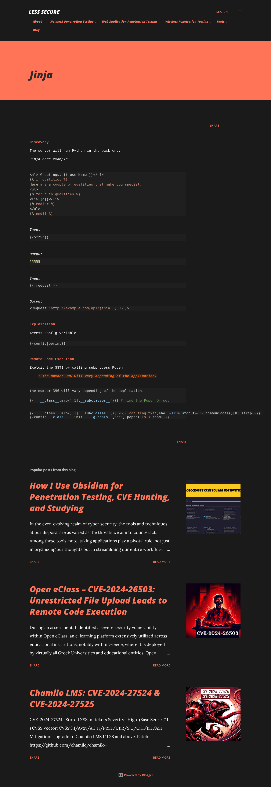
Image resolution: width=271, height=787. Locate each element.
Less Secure (44, 11)
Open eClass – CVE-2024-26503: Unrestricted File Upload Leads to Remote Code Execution (98, 600)
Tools (221, 21)
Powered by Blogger (138, 775)
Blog (36, 30)
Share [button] (214, 126)
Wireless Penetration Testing (186, 21)
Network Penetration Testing (72, 21)
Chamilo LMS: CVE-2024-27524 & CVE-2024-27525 (95, 698)
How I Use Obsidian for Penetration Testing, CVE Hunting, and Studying (100, 497)
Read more (161, 562)
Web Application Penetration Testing (129, 21)
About (37, 21)
